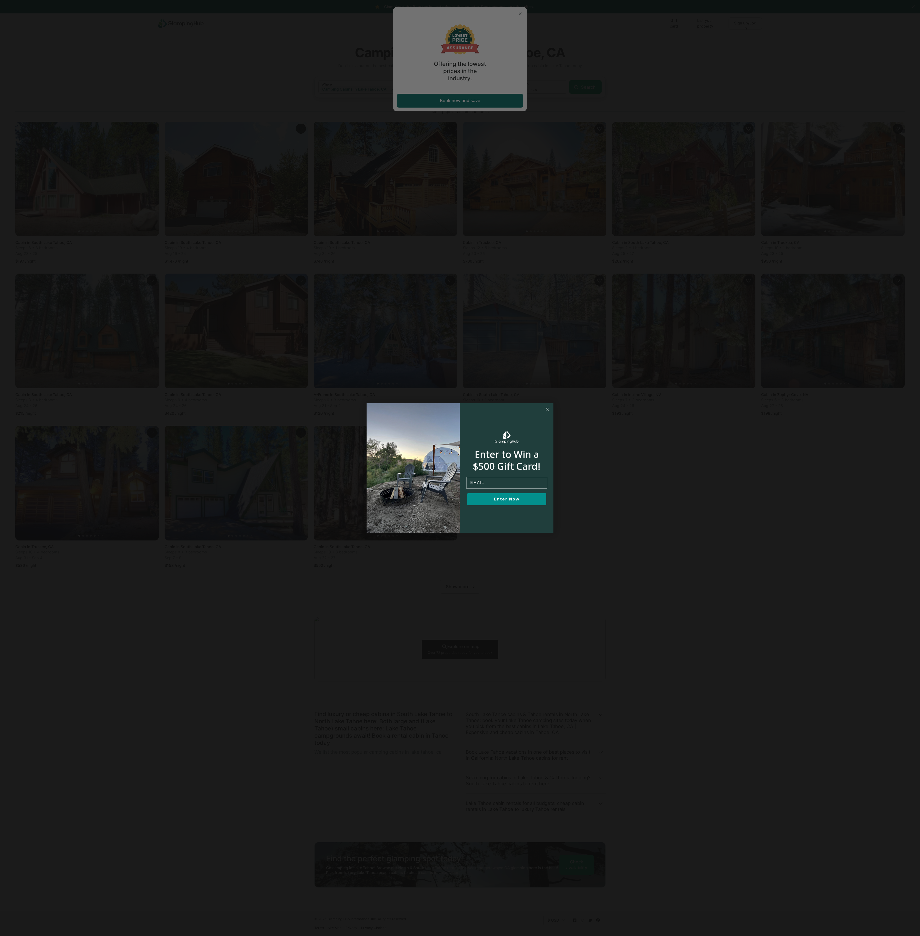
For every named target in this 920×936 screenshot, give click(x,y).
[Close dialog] (547, 409)
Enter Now (507, 499)
